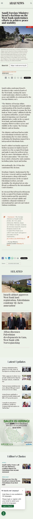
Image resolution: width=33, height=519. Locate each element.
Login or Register (7, 506)
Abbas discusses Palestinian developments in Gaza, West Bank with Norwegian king (15, 337)
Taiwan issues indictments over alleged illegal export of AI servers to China (11, 388)
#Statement (10, 217)
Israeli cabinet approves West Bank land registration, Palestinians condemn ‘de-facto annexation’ (16, 300)
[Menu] (2, 3)
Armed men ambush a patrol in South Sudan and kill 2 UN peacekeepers (11, 396)
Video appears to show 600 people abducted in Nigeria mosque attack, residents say (11, 378)
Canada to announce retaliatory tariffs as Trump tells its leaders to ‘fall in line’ (10, 405)
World (4, 462)
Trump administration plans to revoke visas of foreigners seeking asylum (11, 369)
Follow (28, 78)
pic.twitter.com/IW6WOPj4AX (16, 238)
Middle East (5, 477)
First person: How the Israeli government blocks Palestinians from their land (11, 481)
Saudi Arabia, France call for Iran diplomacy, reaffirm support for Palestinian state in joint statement (10, 468)
